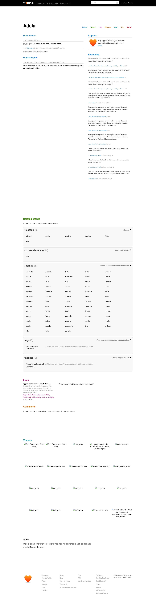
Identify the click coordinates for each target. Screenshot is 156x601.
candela (108, 301)
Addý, (30, 397)
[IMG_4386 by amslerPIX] (34, 510)
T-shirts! (44, 590)
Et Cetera (99, 575)
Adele (47, 236)
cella (47, 306)
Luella (107, 286)
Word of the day (52, 3)
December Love (93, 178)
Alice (107, 236)
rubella (28, 326)
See (115, 27)
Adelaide (29, 236)
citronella (88, 306)
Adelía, (39, 397)
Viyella (67, 301)
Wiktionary (30, 48)
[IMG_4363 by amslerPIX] (100, 488)
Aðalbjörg (51, 397)
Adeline (88, 236)
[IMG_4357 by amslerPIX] (34, 488)
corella (107, 306)
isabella (28, 316)
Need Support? (101, 581)
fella (66, 311)
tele (86, 326)
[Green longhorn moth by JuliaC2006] (56, 466)
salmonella (69, 326)
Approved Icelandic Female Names (36, 384)
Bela (67, 272)
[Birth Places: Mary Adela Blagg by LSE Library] (34, 445)
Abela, (34, 395)
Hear (122, 27)
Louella (87, 286)
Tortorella (29, 301)
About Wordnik (46, 578)
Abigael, (39, 395)
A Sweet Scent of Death (95, 155)
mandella (68, 316)
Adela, (34, 397)
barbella (88, 301)
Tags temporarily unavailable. (32, 347)
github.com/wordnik (84, 581)
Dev (79, 575)
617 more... (30, 399)
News (62, 575)
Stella (107, 296)
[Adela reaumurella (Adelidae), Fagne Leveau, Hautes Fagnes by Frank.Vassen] (100, 446)
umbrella (108, 326)
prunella (68, 321)
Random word (65, 3)
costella (28, 311)
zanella (67, 331)
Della (47, 281)
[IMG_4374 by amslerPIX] (122, 488)
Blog (61, 578)
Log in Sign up (127, 3)
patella (47, 321)
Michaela (88, 291)
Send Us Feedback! (102, 578)
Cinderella (69, 276)
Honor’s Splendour (94, 103)
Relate (93, 27)
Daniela (108, 276)
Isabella (48, 286)
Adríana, (45, 397)
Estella (87, 281)
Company (45, 575)
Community (40, 3)
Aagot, (25, 395)
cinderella (68, 306)
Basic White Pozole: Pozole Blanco (98, 116)
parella (28, 321)
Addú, (25, 397)
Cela (47, 276)
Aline (27, 241)
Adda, (48, 395)
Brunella (108, 272)
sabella (48, 326)
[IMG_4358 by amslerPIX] (78, 488)
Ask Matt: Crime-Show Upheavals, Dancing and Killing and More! (106, 66)
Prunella (48, 296)
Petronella (29, 296)
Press (43, 581)
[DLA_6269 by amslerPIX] (78, 444)
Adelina (68, 236)
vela (27, 331)
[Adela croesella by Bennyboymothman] (121, 444)
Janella (67, 286)
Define (84, 27)
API (79, 578)
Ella (66, 281)
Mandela (29, 291)
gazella (107, 311)
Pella (107, 291)
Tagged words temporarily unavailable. (35, 365)
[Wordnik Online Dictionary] (28, 3)
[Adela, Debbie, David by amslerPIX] (121, 466)
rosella (87, 321)
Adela (100, 45)
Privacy (98, 587)
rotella (107, 321)
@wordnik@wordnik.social (68, 587)
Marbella (48, 291)
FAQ (43, 587)
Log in (25, 223)
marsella (88, 316)
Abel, (30, 395)
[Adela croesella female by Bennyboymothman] (34, 466)
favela (47, 311)
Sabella (68, 296)
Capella (28, 276)
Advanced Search (102, 593)
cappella (29, 306)
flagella (87, 311)
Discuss (108, 27)
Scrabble (34, 546)
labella (47, 316)
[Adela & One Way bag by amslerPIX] (100, 466)
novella (107, 316)
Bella (87, 272)
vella (47, 331)
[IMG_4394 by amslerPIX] (78, 510)
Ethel (27, 256)
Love (129, 27)
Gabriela (108, 281)
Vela (47, 301)
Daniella (28, 281)
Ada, (44, 395)
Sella (87, 296)
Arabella (48, 272)
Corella (87, 276)
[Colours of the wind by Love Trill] (100, 510)
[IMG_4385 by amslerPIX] (56, 510)
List (100, 27)
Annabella (29, 272)
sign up (32, 223)
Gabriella (29, 286)
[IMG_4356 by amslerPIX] (56, 488)
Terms (98, 584)
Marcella (68, 291)
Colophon (45, 584)
